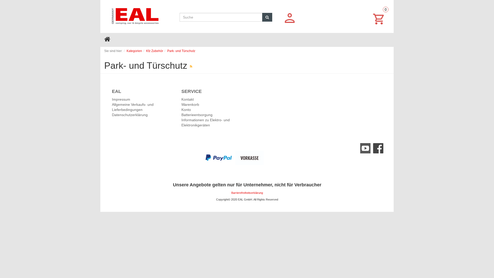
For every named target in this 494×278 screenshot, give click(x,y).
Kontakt (187, 99)
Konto (186, 110)
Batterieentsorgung (197, 115)
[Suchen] (267, 17)
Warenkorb (190, 104)
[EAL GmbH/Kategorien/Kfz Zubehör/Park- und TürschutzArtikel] (191, 66)
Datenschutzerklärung (130, 115)
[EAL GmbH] (134, 15)
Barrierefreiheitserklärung (247, 192)
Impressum (121, 99)
